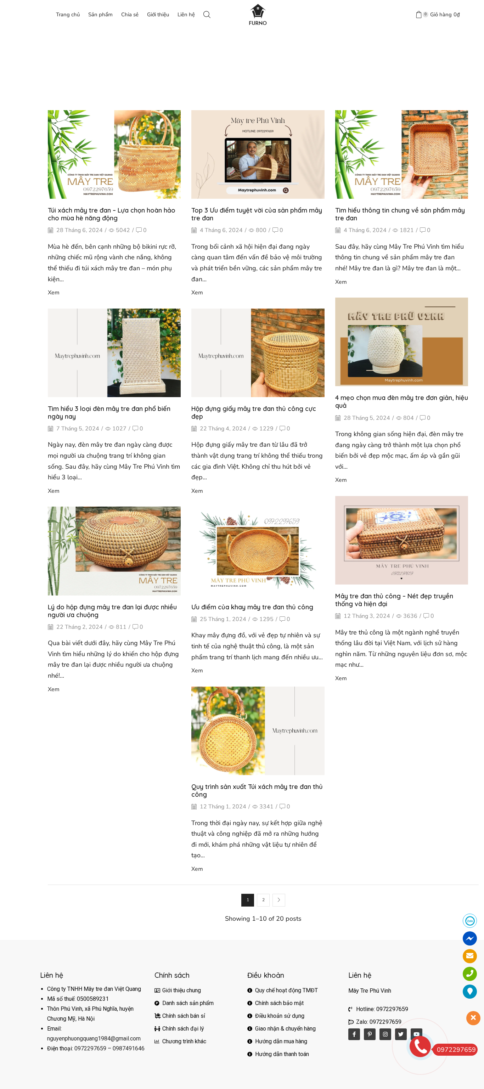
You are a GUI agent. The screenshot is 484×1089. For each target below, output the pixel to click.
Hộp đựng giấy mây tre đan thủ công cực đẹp (253, 413)
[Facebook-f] (354, 1034)
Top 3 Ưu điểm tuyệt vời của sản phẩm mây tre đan (256, 214)
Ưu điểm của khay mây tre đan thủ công (252, 607)
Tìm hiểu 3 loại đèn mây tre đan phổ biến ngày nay (109, 413)
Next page (278, 900)
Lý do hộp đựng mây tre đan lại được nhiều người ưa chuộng (112, 611)
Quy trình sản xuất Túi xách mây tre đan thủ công (257, 791)
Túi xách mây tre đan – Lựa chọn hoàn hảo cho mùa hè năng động (111, 214)
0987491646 (129, 1048)
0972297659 (90, 1048)
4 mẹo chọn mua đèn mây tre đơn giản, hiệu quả (401, 402)
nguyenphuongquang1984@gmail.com (94, 1038)
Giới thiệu (158, 14)
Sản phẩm (100, 14)
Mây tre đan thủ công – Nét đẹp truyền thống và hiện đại (394, 600)
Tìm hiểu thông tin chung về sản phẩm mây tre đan (400, 214)
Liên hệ (186, 14)
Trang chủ (68, 14)
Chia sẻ (130, 14)
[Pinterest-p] (370, 1034)
